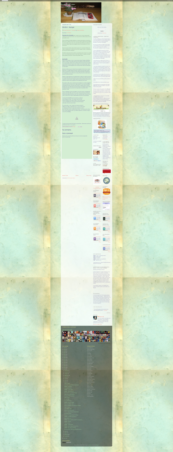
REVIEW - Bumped (67, 421)
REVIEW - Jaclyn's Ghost (68, 424)
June (66, 380)
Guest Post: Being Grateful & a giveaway (71, 384)
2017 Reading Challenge (97, 215)
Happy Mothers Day (67, 418)
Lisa (96, 194)
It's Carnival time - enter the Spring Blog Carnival (72, 429)
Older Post (88, 175)
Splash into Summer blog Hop (69, 394)
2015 (65, 362)
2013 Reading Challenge (106, 236)
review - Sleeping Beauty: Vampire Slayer (71, 411)
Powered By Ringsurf (97, 188)
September (66, 375)
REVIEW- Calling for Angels (69, 402)
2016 (65, 360)
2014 (65, 364)
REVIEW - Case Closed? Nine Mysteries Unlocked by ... (73, 419)
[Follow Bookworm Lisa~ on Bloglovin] (96, 159)
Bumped (73, 30)
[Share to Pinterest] (81, 126)
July (65, 378)
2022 (65, 351)
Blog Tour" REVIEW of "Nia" (69, 403)
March (66, 432)
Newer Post (65, 175)
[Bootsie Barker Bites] (92, 333)
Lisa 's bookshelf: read (67, 330)
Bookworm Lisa (101, 316)
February (66, 434)
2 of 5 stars (69, 32)
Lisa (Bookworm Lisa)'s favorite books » (104, 343)
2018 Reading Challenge (97, 203)
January (66, 436)
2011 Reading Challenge (106, 216)
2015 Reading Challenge (97, 236)
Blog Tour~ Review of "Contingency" (70, 392)
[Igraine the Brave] (81, 338)
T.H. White (105, 310)
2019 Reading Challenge (97, 193)
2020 (65, 354)
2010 (65, 438)
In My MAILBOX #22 (68, 388)
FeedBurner (104, 33)
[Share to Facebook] (80, 126)
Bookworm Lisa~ (68, 4)
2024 (65, 347)
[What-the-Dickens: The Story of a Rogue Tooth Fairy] (81, 341)
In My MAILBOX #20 (68, 408)
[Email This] (78, 126)
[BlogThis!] (79, 126)
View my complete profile (97, 324)
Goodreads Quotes (108, 312)
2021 (65, 352)
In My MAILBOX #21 (67, 400)
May (65, 381)
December (66, 370)
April (65, 431)
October (66, 373)
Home (77, 175)
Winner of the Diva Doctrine (69, 410)
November (66, 372)
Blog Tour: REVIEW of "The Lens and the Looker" (72, 405)
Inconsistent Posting (67, 413)
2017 (65, 359)
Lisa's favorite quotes (98, 307)
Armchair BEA (66, 399)
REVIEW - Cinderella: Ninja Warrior (70, 416)
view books (100, 198)
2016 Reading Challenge (97, 226)
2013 (65, 365)
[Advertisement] (76, 166)
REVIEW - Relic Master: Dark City (70, 427)
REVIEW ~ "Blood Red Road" (69, 391)
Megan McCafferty (80, 30)
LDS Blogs (97, 187)
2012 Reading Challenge (106, 226)
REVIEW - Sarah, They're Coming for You (71, 426)
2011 (64, 369)
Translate (106, 139)
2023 (65, 349)
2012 (65, 367)
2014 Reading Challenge (106, 246)
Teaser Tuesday (67, 383)
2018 (65, 357)
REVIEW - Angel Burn (68, 386)
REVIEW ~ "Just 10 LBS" (68, 389)
